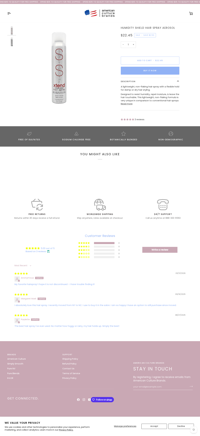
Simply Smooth (15, 363)
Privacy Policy (69, 378)
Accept (154, 426)
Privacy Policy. (66, 429)
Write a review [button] (160, 249)
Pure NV (11, 368)
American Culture (16, 358)
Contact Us (68, 368)
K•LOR (10, 378)
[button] (128, 119)
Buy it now (150, 70)
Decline (181, 426)
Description (128, 81)
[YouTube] (89, 399)
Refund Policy (69, 363)
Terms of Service (71, 373)
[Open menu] (11, 13)
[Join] (190, 386)
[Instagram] (84, 399)
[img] (21, 273)
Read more (127, 103)
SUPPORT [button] (67, 354)
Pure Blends (13, 373)
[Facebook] (78, 399)
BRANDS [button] (11, 354)
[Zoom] (59, 67)
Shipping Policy (70, 358)
